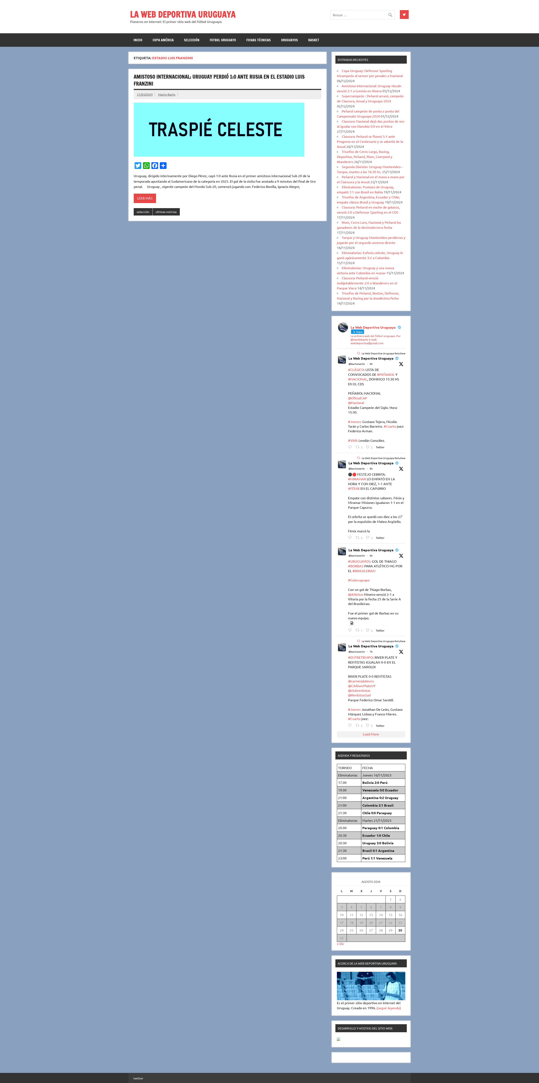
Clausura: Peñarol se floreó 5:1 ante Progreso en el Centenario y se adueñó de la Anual (370, 141)
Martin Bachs (166, 94)
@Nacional (356, 402)
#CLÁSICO (356, 369)
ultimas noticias (166, 212)
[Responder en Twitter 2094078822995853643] (351, 537)
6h (371, 555)
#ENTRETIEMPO (360, 657)
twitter (138, 1078)
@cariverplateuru (361, 681)
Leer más (145, 198)
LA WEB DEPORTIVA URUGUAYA (183, 14)
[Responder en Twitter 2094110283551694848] (351, 630)
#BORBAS (355, 566)
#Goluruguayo (359, 580)
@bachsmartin (356, 363)
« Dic (340, 943)
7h (371, 651)
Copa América (163, 40)
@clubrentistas (359, 690)
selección (191, 40)
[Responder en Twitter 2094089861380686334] (351, 446)
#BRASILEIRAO (363, 571)
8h (371, 363)
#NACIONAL (357, 379)
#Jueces (354, 421)
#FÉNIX (354, 488)
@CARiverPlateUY (362, 686)
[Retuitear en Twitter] (358, 353)
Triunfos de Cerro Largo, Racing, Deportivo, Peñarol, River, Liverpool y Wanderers (364, 156)
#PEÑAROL (386, 374)
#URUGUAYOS (359, 561)
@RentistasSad (359, 695)
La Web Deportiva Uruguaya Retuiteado (385, 353)
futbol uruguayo (223, 40)
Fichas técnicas (258, 40)
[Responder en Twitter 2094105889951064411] (351, 725)
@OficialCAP (357, 398)
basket (313, 40)
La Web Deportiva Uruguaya (371, 358)
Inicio (137, 40)
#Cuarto (390, 426)
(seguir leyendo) (389, 1008)
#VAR (352, 440)
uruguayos (289, 40)
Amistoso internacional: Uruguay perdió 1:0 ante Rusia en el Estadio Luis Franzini (219, 80)
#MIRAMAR (357, 479)
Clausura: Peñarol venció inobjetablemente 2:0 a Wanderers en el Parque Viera (367, 283)
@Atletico (355, 594)
